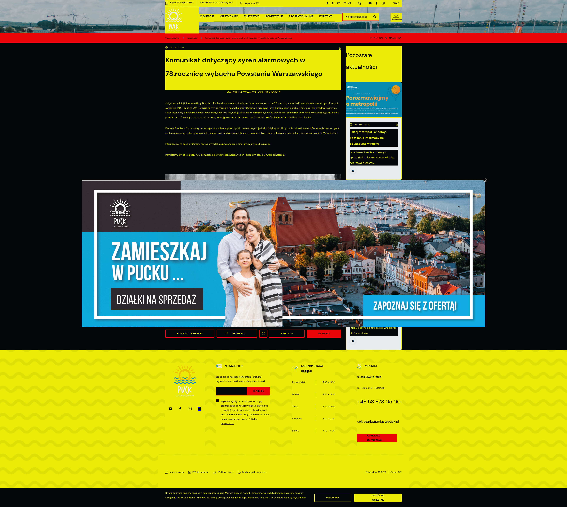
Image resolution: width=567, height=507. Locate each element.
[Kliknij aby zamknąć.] (485, 180)
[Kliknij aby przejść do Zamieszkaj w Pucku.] (283, 253)
